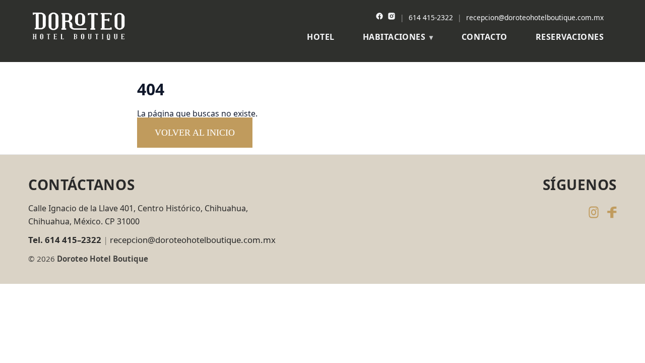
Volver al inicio (195, 133)
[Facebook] (379, 17)
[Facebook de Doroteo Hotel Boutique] (612, 212)
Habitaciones (394, 36)
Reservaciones (570, 36)
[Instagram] (392, 17)
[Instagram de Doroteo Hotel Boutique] (594, 212)
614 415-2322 (431, 17)
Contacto (484, 36)
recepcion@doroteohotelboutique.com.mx (535, 17)
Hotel (320, 36)
